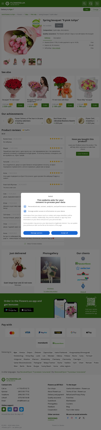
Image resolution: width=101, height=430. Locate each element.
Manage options (36, 233)
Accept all (64, 233)
